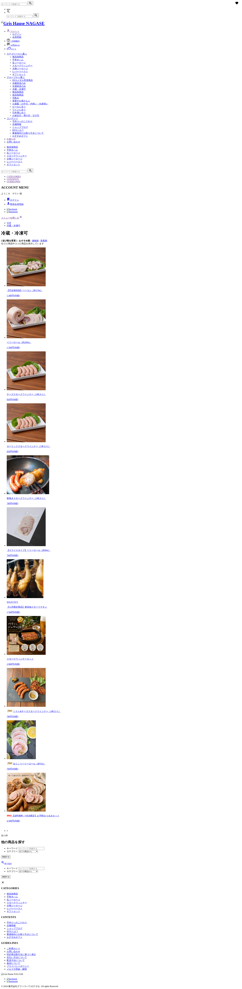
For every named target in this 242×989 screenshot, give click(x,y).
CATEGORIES (14, 176)
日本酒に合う (19, 112)
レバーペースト (20, 71)
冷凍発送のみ (19, 86)
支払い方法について (17, 957)
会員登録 (16, 37)
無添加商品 (18, 57)
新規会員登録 (15, 204)
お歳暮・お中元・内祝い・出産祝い (30, 104)
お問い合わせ (13, 142)
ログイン (16, 34)
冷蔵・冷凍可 (19, 89)
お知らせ (11, 139)
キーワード (12, 848)
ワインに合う (19, 109)
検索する (6, 857)
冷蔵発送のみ (19, 83)
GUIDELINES (13, 181)
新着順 (43, 240)
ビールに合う (19, 106)
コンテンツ (12, 118)
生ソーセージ (19, 62)
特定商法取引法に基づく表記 (21, 954)
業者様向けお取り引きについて (28, 133)
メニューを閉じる (11, 218)
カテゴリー (12, 851)
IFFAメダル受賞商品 (22, 80)
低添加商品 (18, 95)
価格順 (35, 240)
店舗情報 (16, 124)
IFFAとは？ (18, 130)
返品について (13, 963)
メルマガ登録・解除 (17, 969)
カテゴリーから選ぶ (17, 54)
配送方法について (16, 960)
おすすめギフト (20, 136)
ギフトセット (19, 74)
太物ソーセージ (20, 68)
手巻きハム (18, 60)
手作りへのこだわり (22, 121)
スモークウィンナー (22, 65)
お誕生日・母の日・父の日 (25, 115)
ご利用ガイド (13, 948)
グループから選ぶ (16, 77)
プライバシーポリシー (18, 966)
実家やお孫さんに (21, 101)
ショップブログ (20, 127)
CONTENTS (13, 179)
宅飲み (15, 98)
